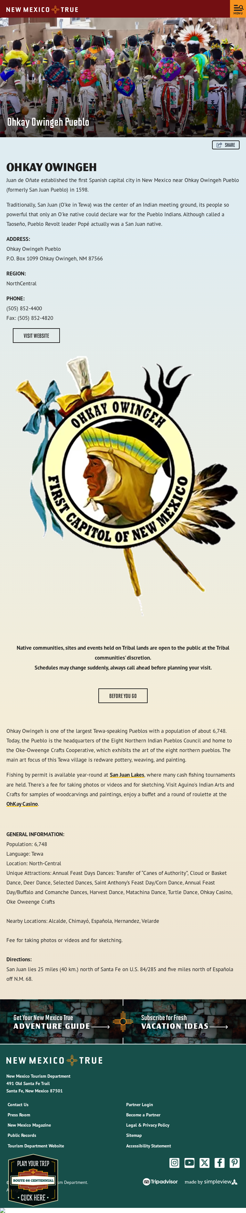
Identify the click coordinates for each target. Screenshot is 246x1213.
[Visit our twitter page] (205, 1163)
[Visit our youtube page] (189, 1163)
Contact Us (18, 1104)
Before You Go (123, 695)
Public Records (22, 1135)
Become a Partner (143, 1115)
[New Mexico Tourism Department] (42, 9)
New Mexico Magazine (29, 1125)
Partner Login (139, 1104)
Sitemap (134, 1135)
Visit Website (36, 335)
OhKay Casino (22, 803)
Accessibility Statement (148, 1146)
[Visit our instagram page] (174, 1163)
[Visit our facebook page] (219, 1163)
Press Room (19, 1115)
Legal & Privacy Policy (147, 1125)
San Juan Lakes (127, 774)
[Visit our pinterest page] (235, 1163)
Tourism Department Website (36, 1146)
